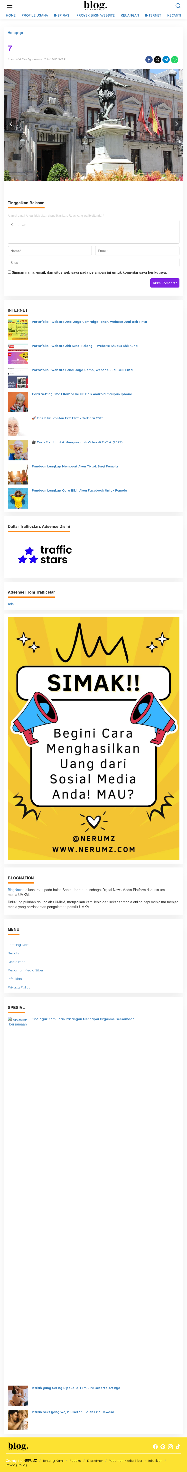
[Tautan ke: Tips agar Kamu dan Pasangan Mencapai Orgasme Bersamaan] (18, 1198)
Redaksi (14, 953)
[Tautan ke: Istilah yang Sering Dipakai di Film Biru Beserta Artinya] (18, 1395)
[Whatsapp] (174, 59)
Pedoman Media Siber (25, 970)
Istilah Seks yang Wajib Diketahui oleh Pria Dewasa (73, 1412)
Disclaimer (16, 962)
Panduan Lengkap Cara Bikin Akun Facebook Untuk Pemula (79, 490)
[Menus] (10, 5)
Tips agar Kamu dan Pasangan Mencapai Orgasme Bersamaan (83, 1019)
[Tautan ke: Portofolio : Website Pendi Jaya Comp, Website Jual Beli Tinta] (18, 377)
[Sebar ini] (149, 59)
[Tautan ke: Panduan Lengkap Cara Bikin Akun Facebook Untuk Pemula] (18, 497)
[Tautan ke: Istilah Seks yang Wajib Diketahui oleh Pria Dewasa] (18, 1419)
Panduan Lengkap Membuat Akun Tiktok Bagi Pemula (75, 466)
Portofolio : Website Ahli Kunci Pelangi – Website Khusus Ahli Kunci (85, 346)
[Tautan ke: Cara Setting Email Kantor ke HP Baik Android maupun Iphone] (18, 401)
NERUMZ (30, 1460)
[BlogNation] (94, 5)
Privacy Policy (19, 987)
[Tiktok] (178, 1447)
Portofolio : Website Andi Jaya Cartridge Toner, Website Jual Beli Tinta (89, 322)
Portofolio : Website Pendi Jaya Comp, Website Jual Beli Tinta (82, 370)
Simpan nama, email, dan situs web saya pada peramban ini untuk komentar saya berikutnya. (89, 272)
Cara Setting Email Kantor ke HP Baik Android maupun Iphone (82, 394)
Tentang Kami (19, 944)
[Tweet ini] (157, 59)
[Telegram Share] (166, 59)
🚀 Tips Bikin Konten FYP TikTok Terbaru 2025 (67, 418)
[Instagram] (170, 1447)
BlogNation (16, 889)
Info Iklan (15, 979)
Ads (11, 603)
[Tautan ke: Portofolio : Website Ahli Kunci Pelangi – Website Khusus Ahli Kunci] (18, 353)
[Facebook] (155, 1447)
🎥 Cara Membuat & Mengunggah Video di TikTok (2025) (77, 442)
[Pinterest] (163, 1447)
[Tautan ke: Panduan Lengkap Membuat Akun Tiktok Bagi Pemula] (18, 473)
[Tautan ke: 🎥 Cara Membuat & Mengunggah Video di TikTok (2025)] (18, 449)
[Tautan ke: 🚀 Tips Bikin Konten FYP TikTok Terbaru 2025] (18, 425)
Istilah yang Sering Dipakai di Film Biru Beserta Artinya (76, 1388)
